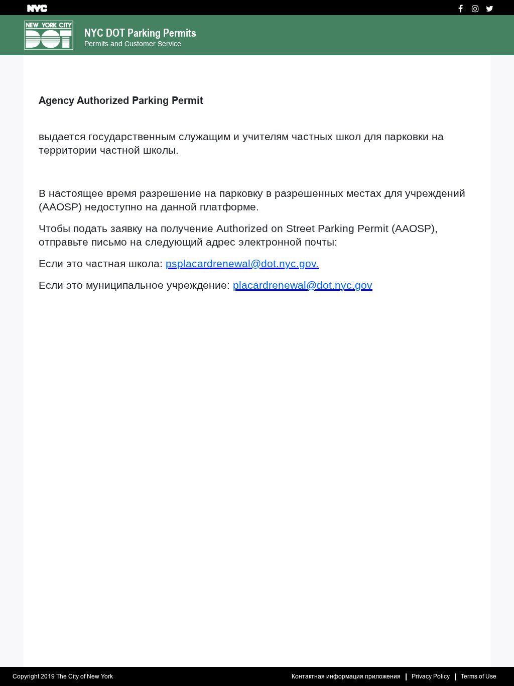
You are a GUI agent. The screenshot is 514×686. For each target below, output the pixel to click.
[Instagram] (475, 9)
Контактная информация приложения (346, 676)
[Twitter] (489, 9)
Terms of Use (478, 676)
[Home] (49, 34)
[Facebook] (460, 9)
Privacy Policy (431, 676)
